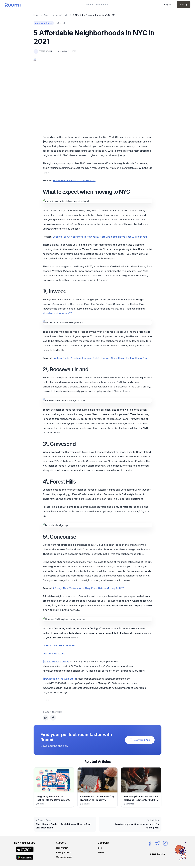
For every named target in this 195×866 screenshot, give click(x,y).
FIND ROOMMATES (54, 653)
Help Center (62, 848)
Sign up (184, 4)
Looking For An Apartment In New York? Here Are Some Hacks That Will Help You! (100, 236)
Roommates (102, 4)
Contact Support (64, 857)
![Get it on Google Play (55, 661)
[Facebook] (149, 843)
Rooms (89, 4)
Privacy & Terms (64, 852)
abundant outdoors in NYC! (58, 313)
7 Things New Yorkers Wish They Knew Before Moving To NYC (88, 588)
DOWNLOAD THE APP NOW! (59, 645)
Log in (167, 4)
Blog (46, 15)
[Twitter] (157, 843)
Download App (142, 740)
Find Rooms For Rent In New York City (74, 180)
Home (36, 15)
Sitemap (101, 852)
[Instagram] (165, 843)
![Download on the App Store (59, 678)
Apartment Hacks (61, 15)
